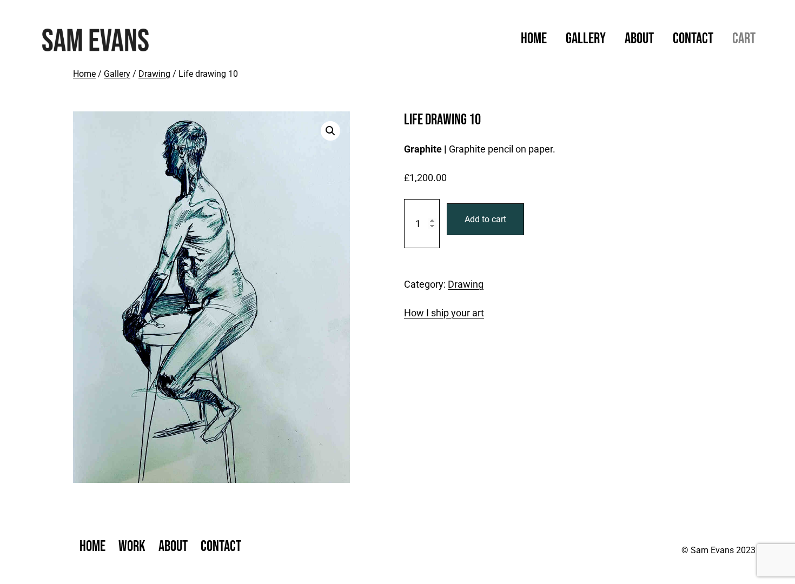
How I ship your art (444, 312)
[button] (330, 131)
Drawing (154, 74)
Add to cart (485, 219)
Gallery (117, 74)
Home (84, 74)
